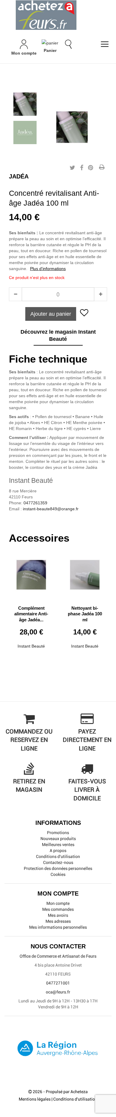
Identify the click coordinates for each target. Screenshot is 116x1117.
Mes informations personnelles (58, 927)
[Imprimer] (102, 167)
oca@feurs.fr (58, 992)
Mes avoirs (58, 915)
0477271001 (58, 983)
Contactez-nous (58, 862)
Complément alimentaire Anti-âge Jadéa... (31, 614)
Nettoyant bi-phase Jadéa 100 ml (85, 614)
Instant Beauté (31, 646)
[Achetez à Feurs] (58, 15)
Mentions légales (35, 1099)
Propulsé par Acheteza (67, 1091)
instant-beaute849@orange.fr (51, 508)
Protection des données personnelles (58, 868)
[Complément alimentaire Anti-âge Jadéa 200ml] (31, 572)
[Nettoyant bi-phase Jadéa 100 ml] (84, 572)
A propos (58, 850)
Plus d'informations (48, 268)
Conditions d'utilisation (58, 856)
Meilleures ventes (58, 844)
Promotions (58, 832)
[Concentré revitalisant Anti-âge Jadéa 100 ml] (25, 104)
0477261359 (35, 502)
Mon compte (58, 903)
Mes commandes (58, 909)
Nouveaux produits (58, 838)
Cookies (58, 874)
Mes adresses (58, 921)
